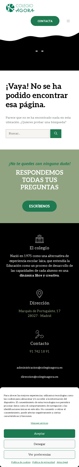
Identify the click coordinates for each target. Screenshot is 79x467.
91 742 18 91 (40, 352)
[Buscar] (55, 133)
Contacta (45, 21)
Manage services (39, 423)
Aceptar (39, 433)
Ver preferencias (39, 454)
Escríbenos (39, 206)
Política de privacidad (43, 462)
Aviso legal (62, 462)
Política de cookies (20, 462)
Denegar (39, 444)
